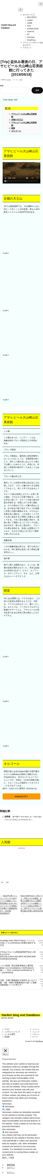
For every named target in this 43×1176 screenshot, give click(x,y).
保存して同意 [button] (8, 1158)
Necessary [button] (6, 1104)
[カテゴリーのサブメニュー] (33, 15)
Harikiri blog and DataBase (21, 1015)
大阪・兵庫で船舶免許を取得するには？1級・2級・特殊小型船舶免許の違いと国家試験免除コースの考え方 (18, 982)
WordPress (39, 1041)
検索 (2, 86)
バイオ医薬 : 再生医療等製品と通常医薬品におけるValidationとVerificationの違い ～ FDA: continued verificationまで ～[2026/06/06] (17, 969)
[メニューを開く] (41, 4)
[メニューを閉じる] (20, 10)
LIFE (21, 80)
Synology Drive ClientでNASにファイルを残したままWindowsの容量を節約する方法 (18, 942)
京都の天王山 (17, 119)
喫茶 (13, 128)
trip (7, 882)
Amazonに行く (21, 796)
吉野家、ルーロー (12, 816)
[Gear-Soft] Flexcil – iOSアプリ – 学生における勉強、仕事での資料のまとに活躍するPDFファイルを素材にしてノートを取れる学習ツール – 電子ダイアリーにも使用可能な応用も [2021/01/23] (32, 903)
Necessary (9, 1106)
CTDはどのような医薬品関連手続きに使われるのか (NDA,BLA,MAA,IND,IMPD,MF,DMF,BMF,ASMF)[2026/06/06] (18, 955)
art (2, 882)
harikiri (8, 80)
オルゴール (16, 131)
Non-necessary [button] (8, 1129)
